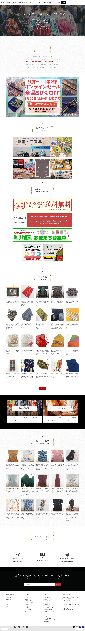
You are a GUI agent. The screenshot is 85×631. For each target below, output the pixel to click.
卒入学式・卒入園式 (29, 602)
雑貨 (26, 611)
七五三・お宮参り (72, 417)
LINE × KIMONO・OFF (48, 607)
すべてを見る (42, 388)
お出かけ (69, 420)
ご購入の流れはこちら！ (17, 561)
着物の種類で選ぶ (47, 600)
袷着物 (26, 606)
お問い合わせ (46, 621)
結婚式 (49, 417)
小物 (33, 420)
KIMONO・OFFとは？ (48, 599)
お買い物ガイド (46, 604)
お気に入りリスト (47, 597)
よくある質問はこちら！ (42, 560)
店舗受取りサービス (47, 609)
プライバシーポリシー (48, 618)
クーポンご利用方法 (47, 606)
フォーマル (12, 417)
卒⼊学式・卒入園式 (52, 420)
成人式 (60, 417)
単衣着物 (27, 607)
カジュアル (24, 417)
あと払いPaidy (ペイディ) (48, 611)
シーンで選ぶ (46, 602)
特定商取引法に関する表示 (49, 619)
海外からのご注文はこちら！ (67, 561)
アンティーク (36, 417)
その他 (7, 607)
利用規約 (45, 616)
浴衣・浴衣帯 (28, 609)
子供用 (7, 606)
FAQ (44, 614)
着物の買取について (47, 613)
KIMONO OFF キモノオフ (40, 629)
